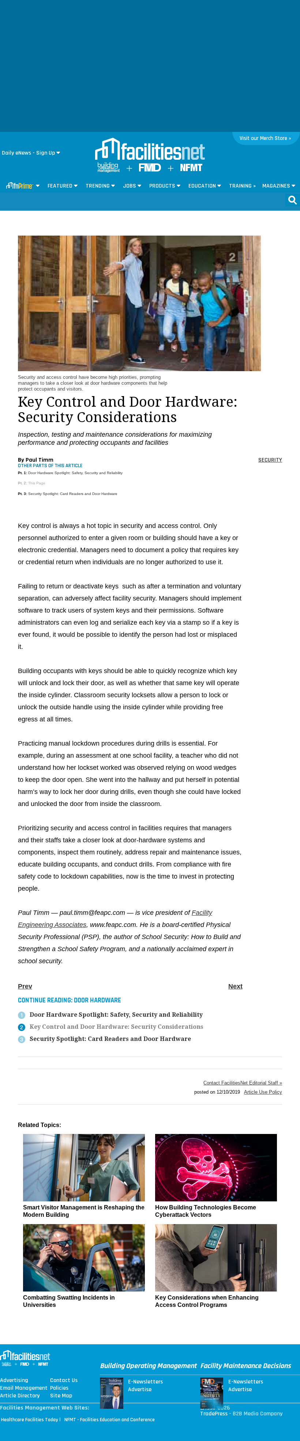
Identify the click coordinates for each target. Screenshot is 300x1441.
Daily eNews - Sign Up (28, 153)
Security (270, 460)
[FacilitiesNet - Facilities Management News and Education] (150, 149)
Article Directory (20, 1396)
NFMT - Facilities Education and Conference (109, 1419)
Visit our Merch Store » (265, 138)
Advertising (14, 1380)
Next (235, 986)
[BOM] (109, 171)
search (292, 200)
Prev (25, 986)
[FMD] (150, 170)
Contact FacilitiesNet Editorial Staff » (242, 1083)
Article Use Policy (263, 1092)
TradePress (214, 1414)
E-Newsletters (145, 1382)
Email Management (24, 1388)
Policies (59, 1388)
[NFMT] (191, 169)
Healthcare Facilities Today (29, 1419)
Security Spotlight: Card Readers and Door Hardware (72, 494)
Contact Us (64, 1380)
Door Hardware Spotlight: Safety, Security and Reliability (75, 473)
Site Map (61, 1396)
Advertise (139, 1390)
